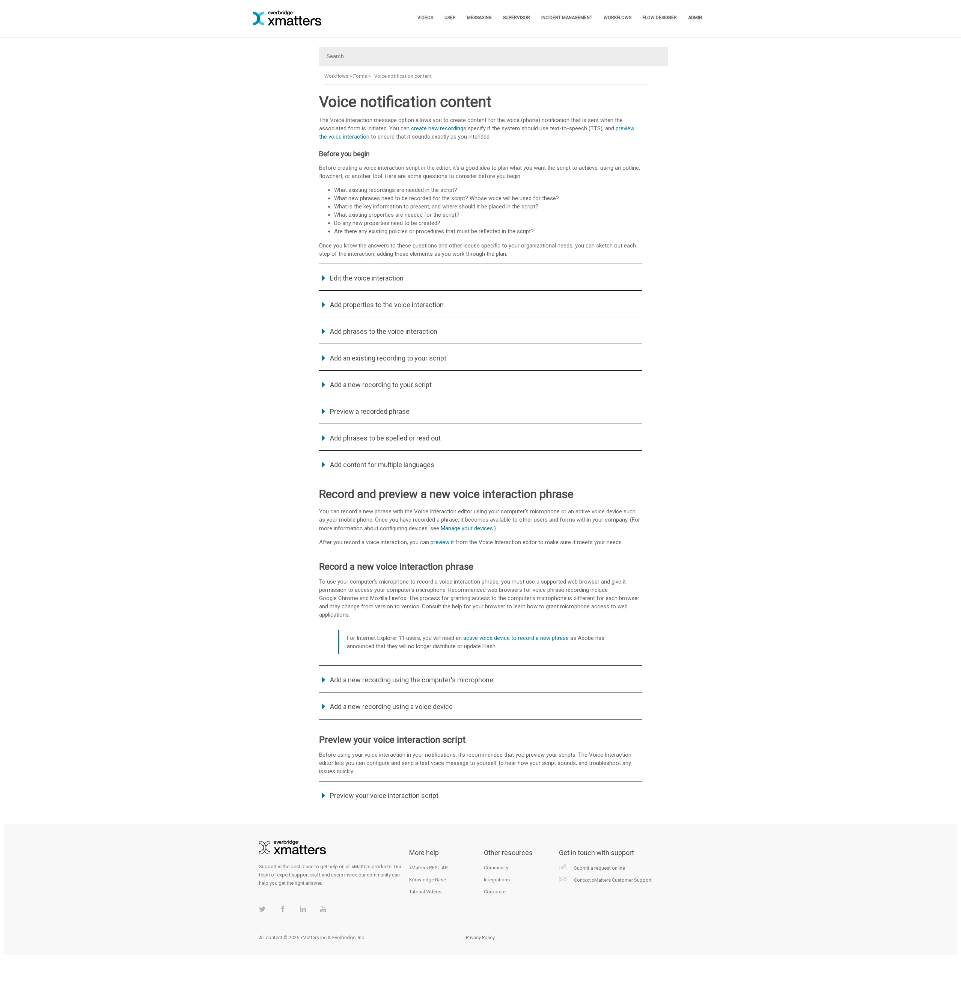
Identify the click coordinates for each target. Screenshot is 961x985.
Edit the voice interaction (367, 278)
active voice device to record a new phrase (516, 638)
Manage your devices (467, 528)
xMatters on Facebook (282, 909)
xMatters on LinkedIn (303, 909)
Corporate (495, 891)
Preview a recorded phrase (370, 411)
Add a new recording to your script (381, 385)
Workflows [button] (617, 17)
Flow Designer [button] (660, 17)
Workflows (336, 76)
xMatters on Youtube (323, 909)
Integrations (497, 879)
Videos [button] (425, 17)
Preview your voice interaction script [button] (384, 795)
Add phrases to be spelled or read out (385, 438)
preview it (442, 542)
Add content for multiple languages (382, 465)
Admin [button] (695, 17)
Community (496, 867)
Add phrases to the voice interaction (383, 331)
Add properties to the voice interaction (387, 305)
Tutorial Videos (425, 891)
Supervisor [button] (516, 17)
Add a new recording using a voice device (391, 706)
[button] (324, 278)
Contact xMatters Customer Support (613, 880)
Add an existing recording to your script (388, 358)
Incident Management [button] (566, 17)
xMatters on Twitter (262, 909)
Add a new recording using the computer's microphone (411, 680)
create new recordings (438, 128)
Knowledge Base (427, 879)
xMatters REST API (429, 867)
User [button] (450, 17)
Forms (360, 76)
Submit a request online (599, 868)
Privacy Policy (480, 937)
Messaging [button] (479, 17)
